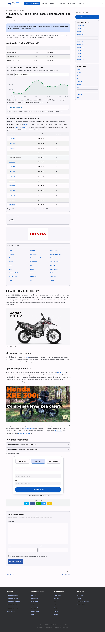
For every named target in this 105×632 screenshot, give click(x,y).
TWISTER (79, 81)
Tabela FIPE (9, 10)
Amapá (11, 261)
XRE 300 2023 (12, 143)
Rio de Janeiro (54, 250)
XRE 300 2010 (12, 204)
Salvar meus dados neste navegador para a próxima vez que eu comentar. (28, 556)
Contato (79, 598)
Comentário (11, 521)
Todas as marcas (12, 605)
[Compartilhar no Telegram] (43, 503)
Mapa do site (11, 611)
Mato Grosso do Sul (35, 258)
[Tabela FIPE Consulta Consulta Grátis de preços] (14, 3)
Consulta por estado (13, 608)
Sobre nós (80, 595)
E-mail (40, 546)
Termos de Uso (81, 605)
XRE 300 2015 (12, 181)
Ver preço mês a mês (15, 107)
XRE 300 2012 (12, 195)
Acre (10, 250)
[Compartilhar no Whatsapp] (38, 503)
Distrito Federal (13, 273)
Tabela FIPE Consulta (24, 433)
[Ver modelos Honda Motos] (38, 234)
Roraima (52, 265)
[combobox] (38, 469)
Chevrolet (56, 598)
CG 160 (79, 72)
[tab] (22, 461)
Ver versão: (10, 74)
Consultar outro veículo (87, 17)
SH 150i (79, 91)
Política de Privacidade (83, 601)
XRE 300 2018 (12, 166)
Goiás (10, 280)
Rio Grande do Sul (55, 261)
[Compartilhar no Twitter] (26, 503)
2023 (11, 219)
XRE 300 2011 (12, 200)
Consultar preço (38, 489)
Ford (55, 605)
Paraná (31, 273)
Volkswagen (57, 595)
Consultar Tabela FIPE (32, 3)
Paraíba (32, 269)
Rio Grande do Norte (55, 254)
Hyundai (56, 614)
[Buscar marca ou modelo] (102, 4)
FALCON (79, 69)
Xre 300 (19, 10)
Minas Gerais (33, 261)
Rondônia (52, 258)
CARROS (44, 3)
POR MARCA (82, 3)
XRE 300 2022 (12, 148)
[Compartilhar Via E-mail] (49, 503)
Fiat (55, 601)
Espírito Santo (13, 276)
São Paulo (53, 276)
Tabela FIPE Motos (12, 598)
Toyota (56, 611)
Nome (10, 546)
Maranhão (32, 250)
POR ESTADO (71, 3)
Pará (31, 265)
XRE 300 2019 (27, 124)
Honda (14, 10)
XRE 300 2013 (12, 190)
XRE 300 (79, 84)
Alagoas (11, 254)
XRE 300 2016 (12, 176)
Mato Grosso (33, 254)
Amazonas (12, 258)
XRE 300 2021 (20, 127)
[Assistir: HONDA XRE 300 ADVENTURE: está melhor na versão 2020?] (38, 404)
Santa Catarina (54, 269)
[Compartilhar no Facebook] (32, 503)
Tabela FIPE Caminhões (13, 601)
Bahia (10, 265)
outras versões (29, 428)
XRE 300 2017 (12, 171)
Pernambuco (33, 276)
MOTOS (52, 3)
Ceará (10, 269)
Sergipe (52, 273)
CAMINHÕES (61, 3)
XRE (78, 88)
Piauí (31, 280)
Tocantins (52, 280)
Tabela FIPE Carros (12, 595)
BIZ (78, 75)
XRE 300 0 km (12, 138)
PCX (78, 78)
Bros (78, 97)
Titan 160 (79, 94)
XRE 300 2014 (12, 185)
